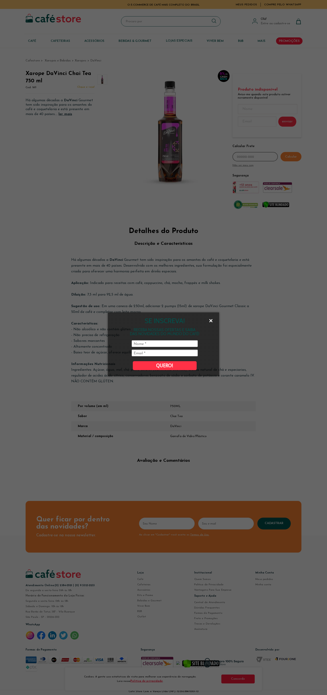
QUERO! (164, 365)
